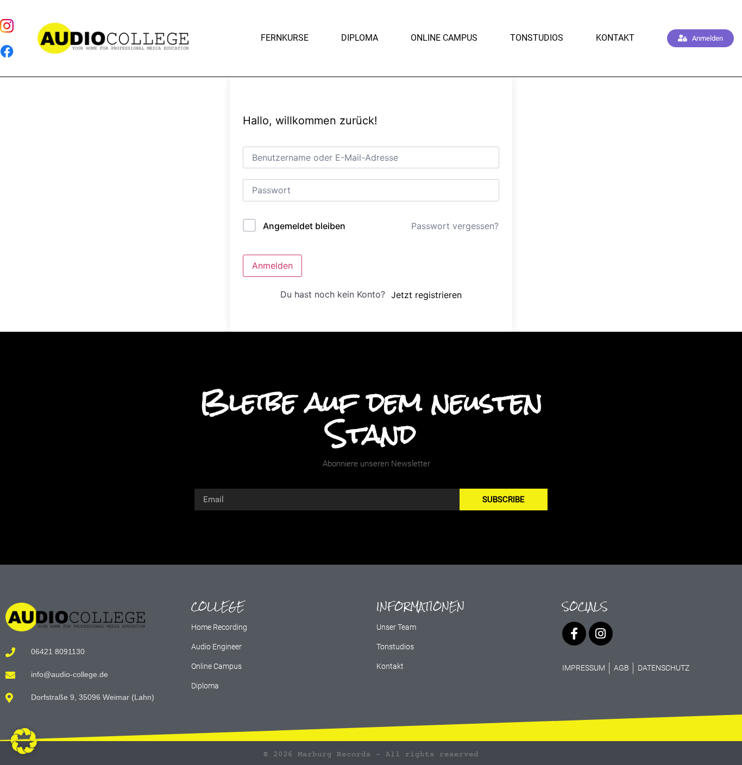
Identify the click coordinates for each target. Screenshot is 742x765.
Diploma (359, 38)
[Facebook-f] (574, 634)
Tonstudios (536, 38)
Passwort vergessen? (455, 225)
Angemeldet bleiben (304, 225)
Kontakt (615, 38)
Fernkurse (285, 38)
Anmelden (272, 265)
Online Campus (444, 38)
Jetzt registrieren (426, 294)
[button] (24, 741)
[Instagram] (601, 634)
